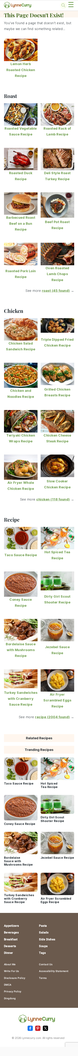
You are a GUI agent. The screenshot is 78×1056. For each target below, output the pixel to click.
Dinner (8, 953)
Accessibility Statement (54, 971)
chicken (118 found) (53, 499)
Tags (42, 953)
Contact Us (45, 964)
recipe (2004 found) (52, 717)
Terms (43, 978)
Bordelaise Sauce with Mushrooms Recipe (21, 650)
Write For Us (11, 971)
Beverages (11, 932)
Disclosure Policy (14, 978)
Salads (43, 932)
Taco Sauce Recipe (20, 555)
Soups (43, 946)
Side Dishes (47, 939)
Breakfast (11, 939)
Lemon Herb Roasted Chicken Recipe (20, 70)
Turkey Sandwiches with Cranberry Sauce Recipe (21, 698)
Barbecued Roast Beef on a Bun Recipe (20, 223)
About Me (10, 964)
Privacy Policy (12, 991)
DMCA (7, 984)
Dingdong (10, 998)
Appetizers (11, 925)
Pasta (43, 925)
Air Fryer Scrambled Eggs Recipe (57, 700)
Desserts (10, 946)
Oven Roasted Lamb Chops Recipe (57, 274)
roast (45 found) (56, 291)
